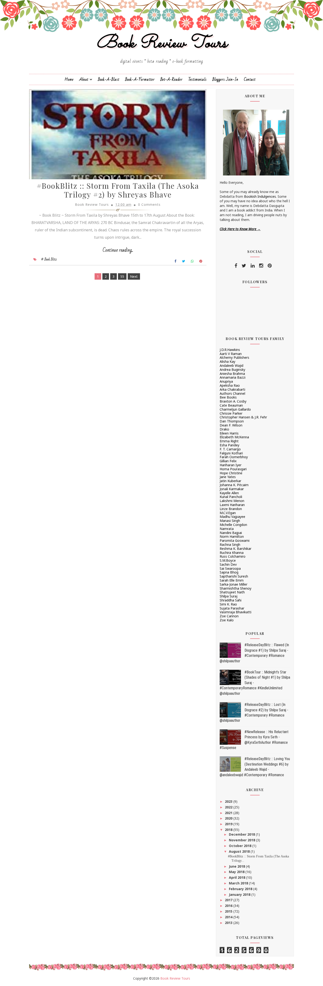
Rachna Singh (230, 544)
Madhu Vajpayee (232, 516)
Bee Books (228, 397)
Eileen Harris (229, 433)
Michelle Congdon (233, 524)
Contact (250, 79)
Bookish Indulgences (260, 196)
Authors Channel (232, 393)
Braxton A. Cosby (233, 401)
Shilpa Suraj (228, 596)
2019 (229, 824)
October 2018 (240, 845)
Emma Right (229, 441)
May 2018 (237, 871)
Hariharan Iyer (230, 465)
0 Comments (149, 204)
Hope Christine (231, 473)
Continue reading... (118, 250)
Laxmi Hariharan (232, 504)
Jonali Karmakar (232, 489)
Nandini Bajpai (231, 532)
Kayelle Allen (229, 493)
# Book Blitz (49, 259)
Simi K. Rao (228, 604)
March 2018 (239, 883)
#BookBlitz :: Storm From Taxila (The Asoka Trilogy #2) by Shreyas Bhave (118, 189)
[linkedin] (253, 266)
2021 (229, 813)
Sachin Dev (228, 564)
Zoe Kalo (227, 620)
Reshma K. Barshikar (235, 548)
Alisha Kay (227, 361)
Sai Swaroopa (230, 568)
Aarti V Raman (231, 353)
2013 (229, 922)
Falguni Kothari (231, 453)
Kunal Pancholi (231, 496)
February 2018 (241, 889)
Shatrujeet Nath (232, 592)
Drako (224, 429)
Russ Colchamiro (232, 556)
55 (122, 276)
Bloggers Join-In (225, 79)
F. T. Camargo (230, 449)
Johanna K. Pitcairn (234, 485)
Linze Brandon (231, 508)
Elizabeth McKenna (234, 437)
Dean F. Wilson (231, 425)
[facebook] (236, 266)
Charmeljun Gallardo (235, 409)
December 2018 (242, 834)
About (83, 79)
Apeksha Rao (230, 385)
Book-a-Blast (108, 79)
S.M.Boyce (228, 560)
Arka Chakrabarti (232, 389)
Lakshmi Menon (232, 500)
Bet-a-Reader (171, 79)
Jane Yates (228, 477)
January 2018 (240, 894)
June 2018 (237, 866)
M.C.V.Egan (228, 513)
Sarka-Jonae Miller (233, 584)
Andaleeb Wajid (231, 365)
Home (69, 79)
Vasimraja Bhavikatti (235, 612)
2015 (229, 911)
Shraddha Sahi (230, 600)
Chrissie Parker (231, 413)
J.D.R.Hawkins (230, 349)
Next (134, 276)
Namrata (227, 528)
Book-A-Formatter (140, 79)
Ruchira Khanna (232, 552)
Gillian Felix (228, 461)
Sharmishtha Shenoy (235, 588)
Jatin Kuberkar (230, 481)
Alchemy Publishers (234, 357)
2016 (229, 905)
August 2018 (240, 851)
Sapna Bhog (229, 572)
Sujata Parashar (232, 608)
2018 (229, 829)
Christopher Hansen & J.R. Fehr (243, 417)
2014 (229, 917)
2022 (229, 807)
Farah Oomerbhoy (234, 457)
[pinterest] (270, 266)
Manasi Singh (230, 520)
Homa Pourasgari (233, 469)
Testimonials (197, 79)
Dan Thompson (232, 421)
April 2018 (237, 877)
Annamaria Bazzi (232, 377)
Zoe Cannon (229, 616)
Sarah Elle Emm (232, 580)
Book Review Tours (161, 43)
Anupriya (226, 381)
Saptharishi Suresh (234, 576)
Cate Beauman (231, 405)
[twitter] (244, 266)
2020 (229, 818)
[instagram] (261, 266)
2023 (229, 801)
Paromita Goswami (234, 540)
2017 (229, 900)
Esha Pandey (229, 445)
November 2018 (242, 840)
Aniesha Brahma (232, 373)
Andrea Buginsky (232, 369)
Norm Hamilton (232, 536)
